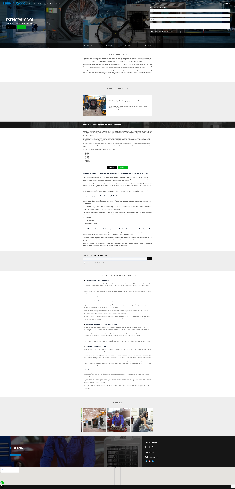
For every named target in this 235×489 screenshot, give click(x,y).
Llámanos (112, 167)
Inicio (30, 3)
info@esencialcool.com (153, 457)
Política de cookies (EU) (126, 487)
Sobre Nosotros (37, 3)
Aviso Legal (107, 487)
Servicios (46, 3)
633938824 (151, 452)
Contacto (58, 3)
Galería (51, 3)
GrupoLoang (137, 487)
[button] (117, 280)
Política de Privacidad (168, 31)
